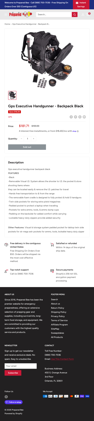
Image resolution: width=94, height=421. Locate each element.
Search (54, 299)
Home (7, 24)
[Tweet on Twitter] (80, 117)
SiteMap (55, 329)
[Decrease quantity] (21, 138)
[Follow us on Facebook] (6, 396)
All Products (57, 337)
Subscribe (13, 373)
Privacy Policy (58, 316)
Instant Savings (81, 4)
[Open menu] (6, 15)
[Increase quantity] (33, 138)
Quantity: (13, 138)
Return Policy (57, 308)
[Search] (74, 14)
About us (55, 303)
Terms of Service (59, 320)
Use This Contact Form (62, 359)
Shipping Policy (58, 312)
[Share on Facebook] (71, 117)
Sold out (27, 147)
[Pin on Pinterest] (75, 117)
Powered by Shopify (13, 413)
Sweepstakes (57, 333)
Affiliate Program (59, 324)
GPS (10, 117)
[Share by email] (84, 117)
